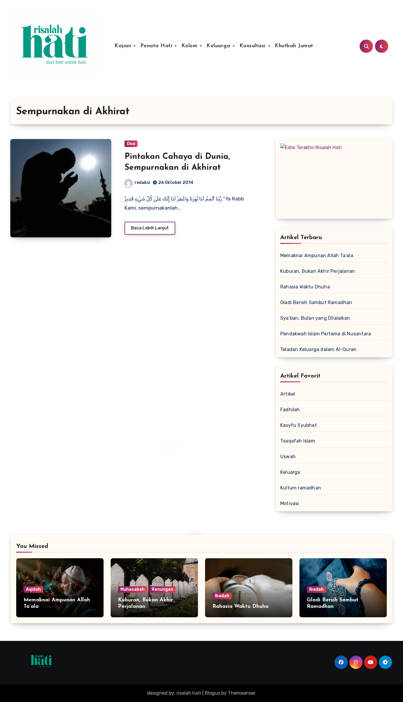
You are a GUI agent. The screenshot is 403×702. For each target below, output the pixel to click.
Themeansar (241, 693)
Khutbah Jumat (294, 46)
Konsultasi (254, 46)
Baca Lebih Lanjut (150, 228)
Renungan (162, 589)
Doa (131, 143)
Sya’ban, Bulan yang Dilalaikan (315, 318)
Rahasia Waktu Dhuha (305, 287)
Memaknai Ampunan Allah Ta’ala (316, 255)
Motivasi (289, 503)
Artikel (287, 394)
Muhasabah (132, 589)
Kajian (123, 46)
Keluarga (219, 46)
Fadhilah (290, 409)
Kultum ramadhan (300, 488)
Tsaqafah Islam (297, 441)
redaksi (142, 182)
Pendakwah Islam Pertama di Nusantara (325, 334)
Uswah (288, 456)
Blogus (212, 693)
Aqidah (33, 589)
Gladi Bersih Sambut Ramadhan (316, 302)
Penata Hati (157, 46)
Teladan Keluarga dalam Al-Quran (318, 349)
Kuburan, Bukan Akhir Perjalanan (317, 271)
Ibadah (222, 595)
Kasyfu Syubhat (298, 425)
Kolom (190, 46)
